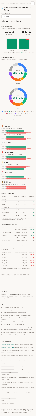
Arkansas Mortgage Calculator (9, 372)
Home (3, 3)
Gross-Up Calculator (7, 392)
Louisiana (17, 21)
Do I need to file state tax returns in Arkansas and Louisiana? (18, 332)
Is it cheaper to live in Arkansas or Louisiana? (14, 307)
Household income (6, 13)
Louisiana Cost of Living (7, 347)
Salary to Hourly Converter (8, 398)
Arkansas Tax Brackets (7, 366)
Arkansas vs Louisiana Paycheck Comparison (13, 350)
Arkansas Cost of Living (7, 344)
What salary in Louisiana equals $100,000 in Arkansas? (17, 315)
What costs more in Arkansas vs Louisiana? (14, 322)
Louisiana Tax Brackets (7, 369)
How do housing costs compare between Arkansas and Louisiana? (16, 318)
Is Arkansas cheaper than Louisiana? (12, 310)
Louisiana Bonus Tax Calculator (9, 387)
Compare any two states (7, 403)
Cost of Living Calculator (12, 3)
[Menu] (33, 3)
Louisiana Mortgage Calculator (9, 377)
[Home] (2, 8)
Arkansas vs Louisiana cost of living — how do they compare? (18, 327)
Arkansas (4, 21)
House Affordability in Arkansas (9, 355)
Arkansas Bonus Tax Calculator (9, 382)
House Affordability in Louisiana (9, 361)
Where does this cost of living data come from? (15, 335)
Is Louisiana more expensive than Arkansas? (14, 312)
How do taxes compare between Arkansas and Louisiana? (18, 329)
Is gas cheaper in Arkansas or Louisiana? (13, 324)
